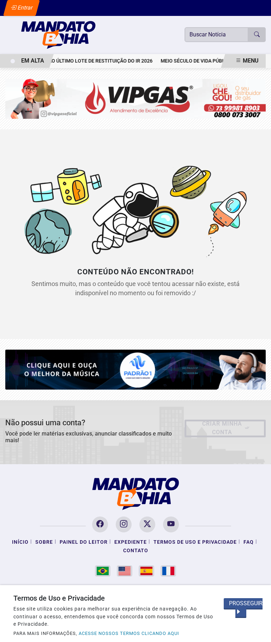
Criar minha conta (222, 428)
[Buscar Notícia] (257, 34)
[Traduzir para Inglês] (124, 571)
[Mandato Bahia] (58, 34)
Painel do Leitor (84, 542)
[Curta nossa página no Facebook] (100, 524)
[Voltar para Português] (102, 571)
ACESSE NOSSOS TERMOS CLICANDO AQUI (129, 633)
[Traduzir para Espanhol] (146, 571)
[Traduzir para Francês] (168, 571)
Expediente (130, 542)
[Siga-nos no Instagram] (124, 524)
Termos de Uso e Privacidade (195, 542)
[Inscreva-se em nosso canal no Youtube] (171, 524)
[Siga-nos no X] (147, 524)
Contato (135, 551)
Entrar (25, 7)
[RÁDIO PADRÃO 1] (135, 369)
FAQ (248, 542)
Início (20, 542)
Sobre (44, 542)
